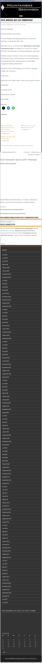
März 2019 (5, 499)
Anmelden (3, 207)
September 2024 (6, 306)
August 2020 (5, 444)
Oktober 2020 (6, 438)
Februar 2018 (6, 541)
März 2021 (5, 425)
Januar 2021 (5, 432)
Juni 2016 (5, 602)
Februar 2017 (6, 576)
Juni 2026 (5, 258)
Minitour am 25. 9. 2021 (28, 125)
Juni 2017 (5, 564)
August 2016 (5, 596)
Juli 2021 (4, 415)
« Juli (3, 652)
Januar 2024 (5, 329)
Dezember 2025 (6, 274)
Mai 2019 (4, 493)
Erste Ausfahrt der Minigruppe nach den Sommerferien (7, 127)
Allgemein (16, 145)
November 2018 (6, 512)
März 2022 (5, 393)
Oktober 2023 (6, 335)
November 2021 (6, 403)
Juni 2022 (5, 383)
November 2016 (6, 586)
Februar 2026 (6, 267)
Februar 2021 (6, 428)
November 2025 (6, 277)
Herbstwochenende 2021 (8, 152)
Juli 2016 (4, 599)
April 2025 (5, 287)
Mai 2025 (4, 283)
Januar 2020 (5, 467)
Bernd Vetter (22, 24)
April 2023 (5, 351)
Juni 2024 (5, 312)
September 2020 (6, 441)
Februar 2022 (6, 396)
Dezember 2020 (6, 435)
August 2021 (5, 412)
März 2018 (5, 538)
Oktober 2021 (6, 406)
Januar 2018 (5, 544)
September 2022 (6, 374)
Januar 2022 (5, 399)
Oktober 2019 (6, 477)
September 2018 (6, 518)
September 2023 (6, 338)
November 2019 (6, 473)
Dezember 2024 (6, 296)
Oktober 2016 (6, 589)
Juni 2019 (5, 490)
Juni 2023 (5, 345)
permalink (30, 145)
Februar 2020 (6, 464)
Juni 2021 (5, 419)
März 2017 (5, 573)
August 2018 (5, 522)
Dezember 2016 (6, 583)
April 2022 (5, 390)
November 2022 (6, 367)
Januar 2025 (5, 293)
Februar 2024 (6, 325)
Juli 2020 (4, 448)
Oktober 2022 (6, 370)
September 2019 (6, 480)
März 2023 (5, 354)
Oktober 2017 (6, 554)
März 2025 (5, 290)
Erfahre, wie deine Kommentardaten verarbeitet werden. (17, 202)
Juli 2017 (4, 560)
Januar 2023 (5, 361)
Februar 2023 (6, 358)
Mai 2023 (4, 348)
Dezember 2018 (6, 509)
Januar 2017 (5, 580)
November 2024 (6, 300)
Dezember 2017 (6, 548)
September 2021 (6, 409)
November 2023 (6, 332)
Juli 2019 (4, 486)
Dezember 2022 (6, 364)
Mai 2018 (4, 531)
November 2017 (6, 551)
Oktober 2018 (6, 515)
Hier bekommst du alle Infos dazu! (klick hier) (12, 213)
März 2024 (5, 322)
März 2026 (5, 264)
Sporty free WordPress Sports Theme (15, 658)
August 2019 (5, 483)
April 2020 (5, 457)
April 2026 (5, 261)
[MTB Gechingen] (20, 11)
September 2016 (6, 593)
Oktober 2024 (6, 303)
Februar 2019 (6, 502)
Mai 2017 (4, 567)
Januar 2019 (5, 506)
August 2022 (5, 377)
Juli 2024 (4, 309)
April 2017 (5, 570)
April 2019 (5, 496)
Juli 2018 (4, 525)
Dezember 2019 (6, 470)
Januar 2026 (5, 271)
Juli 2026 (4, 255)
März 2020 (5, 461)
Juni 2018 (5, 528)
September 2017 (6, 557)
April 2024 (5, 319)
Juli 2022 (4, 380)
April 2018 (5, 535)
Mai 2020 (4, 454)
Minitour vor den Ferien (8, 137)
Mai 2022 (4, 387)
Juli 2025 (4, 280)
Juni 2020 (5, 451)
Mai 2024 (4, 316)
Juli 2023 (4, 341)
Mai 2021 (4, 422)
